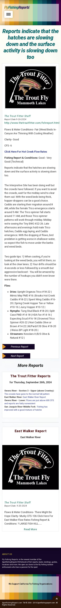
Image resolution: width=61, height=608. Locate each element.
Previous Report (19, 346)
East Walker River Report (34, 397)
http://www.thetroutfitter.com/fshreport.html (32, 122)
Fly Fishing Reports (10, 559)
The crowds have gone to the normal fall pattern (27, 394)
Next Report (17, 355)
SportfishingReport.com (12, 603)
